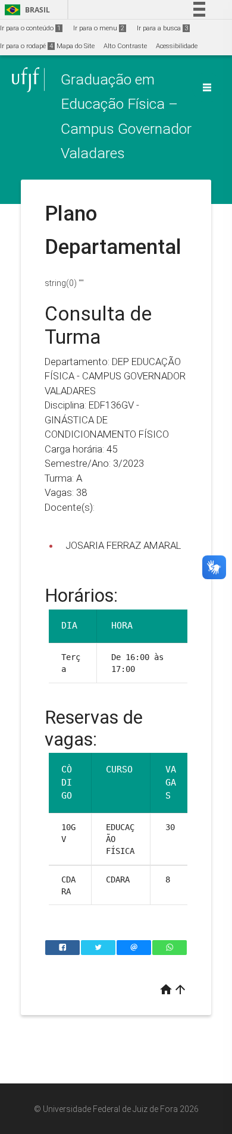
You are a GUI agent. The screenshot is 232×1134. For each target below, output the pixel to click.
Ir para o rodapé (26, 46)
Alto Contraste (125, 46)
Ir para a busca (162, 28)
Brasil (25, 10)
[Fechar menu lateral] (207, 87)
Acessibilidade (176, 46)
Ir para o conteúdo (30, 28)
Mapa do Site (76, 46)
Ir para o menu (98, 28)
